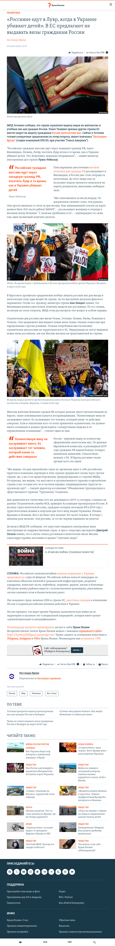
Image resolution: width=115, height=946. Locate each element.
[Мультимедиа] (20, 942)
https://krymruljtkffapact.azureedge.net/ (31, 635)
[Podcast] (65, 872)
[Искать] (94, 942)
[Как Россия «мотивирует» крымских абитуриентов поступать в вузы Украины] (15, 768)
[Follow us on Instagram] (30, 872)
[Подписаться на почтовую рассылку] (72, 872)
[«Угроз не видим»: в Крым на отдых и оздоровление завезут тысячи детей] (67, 810)
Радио (62, 891)
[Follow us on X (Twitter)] (16, 872)
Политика (13, 13)
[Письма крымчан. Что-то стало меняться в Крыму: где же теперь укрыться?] (15, 810)
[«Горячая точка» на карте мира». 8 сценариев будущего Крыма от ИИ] (15, 827)
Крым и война (85, 744)
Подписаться (13, 903)
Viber (37, 638)
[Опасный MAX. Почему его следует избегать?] (15, 844)
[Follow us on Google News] (37, 872)
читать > (77, 650)
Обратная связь (67, 920)
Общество (31, 765)
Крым (29, 824)
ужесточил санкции (78, 600)
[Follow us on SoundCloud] (51, 872)
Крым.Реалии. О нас (17, 920)
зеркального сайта (90, 631)
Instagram (25, 638)
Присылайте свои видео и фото (23, 891)
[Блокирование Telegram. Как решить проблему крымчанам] (67, 827)
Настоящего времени (48, 678)
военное (62, 573)
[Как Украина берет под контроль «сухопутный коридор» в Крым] (15, 747)
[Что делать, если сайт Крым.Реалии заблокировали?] (67, 844)
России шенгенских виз (66, 133)
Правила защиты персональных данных (80, 932)
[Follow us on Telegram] (44, 872)
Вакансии (64, 926)
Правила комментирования (22, 926)
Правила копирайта (17, 932)
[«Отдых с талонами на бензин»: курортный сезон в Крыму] (15, 790)
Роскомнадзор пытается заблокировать (30, 627)
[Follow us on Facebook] (10, 872)
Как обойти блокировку (71, 903)
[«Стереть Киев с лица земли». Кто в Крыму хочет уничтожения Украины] (67, 747)
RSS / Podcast (66, 897)
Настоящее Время (16, 40)
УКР (70, 942)
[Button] (75, 53)
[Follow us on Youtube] (24, 872)
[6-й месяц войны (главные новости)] (26, 556)
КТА (45, 942)
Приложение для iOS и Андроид (24, 897)
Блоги (29, 807)
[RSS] (58, 872)
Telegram (12, 638)
